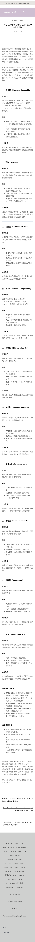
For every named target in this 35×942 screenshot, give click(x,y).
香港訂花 (8, 875)
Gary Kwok (9, 887)
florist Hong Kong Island (14, 859)
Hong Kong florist (15, 851)
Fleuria (8, 879)
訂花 (24, 851)
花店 (21, 843)
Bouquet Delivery (18, 863)
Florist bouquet (19, 871)
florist (7, 843)
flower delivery (21, 847)
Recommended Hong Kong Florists (14, 916)
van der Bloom (8, 867)
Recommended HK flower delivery (14, 909)
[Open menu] (32, 12)
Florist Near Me (14, 855)
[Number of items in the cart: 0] (24, 12)
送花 (5, 851)
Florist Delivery (17, 879)
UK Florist (7, 863)
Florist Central (20, 867)
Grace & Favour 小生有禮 (14, 883)
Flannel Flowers (18, 875)
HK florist (14, 843)
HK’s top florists (14, 894)
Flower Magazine (17, 21)
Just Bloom (8, 871)
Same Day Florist (8, 847)
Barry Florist (19, 887)
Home (4, 927)
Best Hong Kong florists (14, 901)
